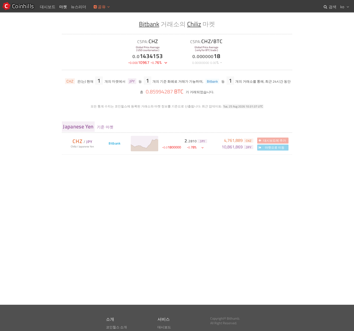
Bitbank (149, 24)
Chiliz (194, 24)
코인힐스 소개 (116, 327)
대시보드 (164, 327)
